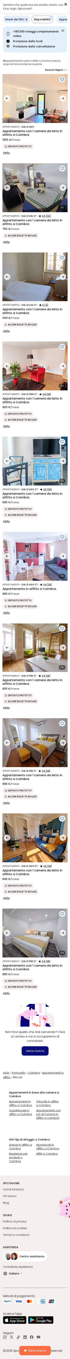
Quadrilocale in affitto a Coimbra (20, 1112)
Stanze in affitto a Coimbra (20, 1146)
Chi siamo (10, 1196)
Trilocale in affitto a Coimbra (47, 1103)
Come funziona (13, 1189)
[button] (59, 7)
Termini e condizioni (16, 1235)
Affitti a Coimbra (47, 1154)
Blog (6, 1203)
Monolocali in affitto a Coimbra (47, 1146)
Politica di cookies (15, 1228)
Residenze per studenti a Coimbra (18, 1157)
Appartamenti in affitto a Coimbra (20, 1103)
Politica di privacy (14, 1221)
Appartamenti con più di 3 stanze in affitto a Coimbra (48, 1114)
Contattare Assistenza (18, 1267)
